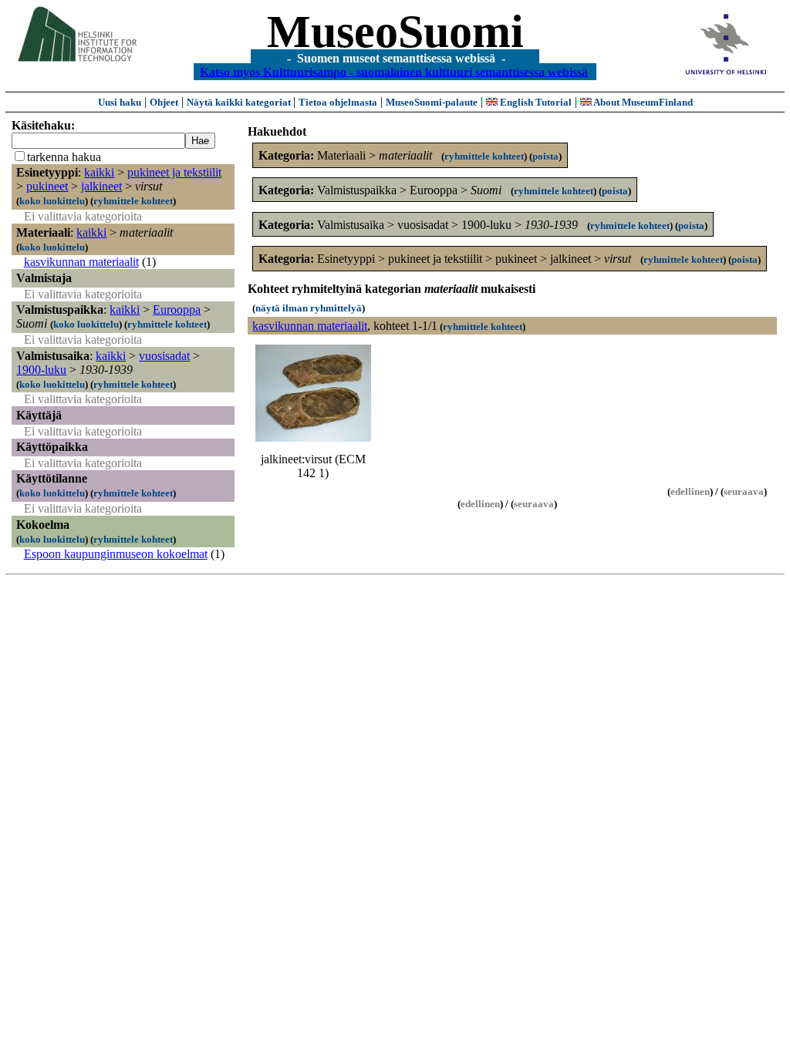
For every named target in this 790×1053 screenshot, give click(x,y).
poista (545, 156)
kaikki (99, 172)
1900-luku (41, 369)
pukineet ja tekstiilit (174, 172)
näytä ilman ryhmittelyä (308, 308)
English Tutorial (535, 102)
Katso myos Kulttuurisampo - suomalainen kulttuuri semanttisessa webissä (394, 71)
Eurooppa (177, 309)
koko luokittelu (52, 201)
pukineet (47, 186)
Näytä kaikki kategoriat (240, 102)
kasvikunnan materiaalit (81, 261)
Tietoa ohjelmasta (338, 102)
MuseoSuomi (395, 31)
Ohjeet (164, 102)
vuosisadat (164, 355)
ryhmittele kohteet (133, 201)
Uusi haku (119, 102)
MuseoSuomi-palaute (432, 102)
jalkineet (101, 186)
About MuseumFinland (642, 102)
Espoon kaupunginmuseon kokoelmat (116, 553)
